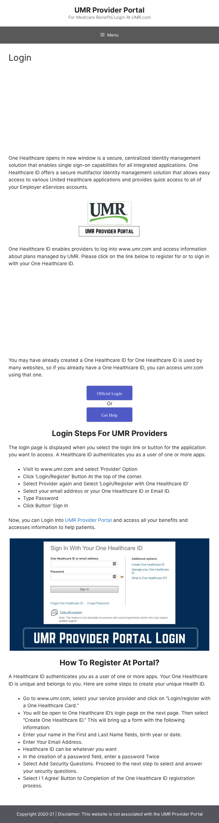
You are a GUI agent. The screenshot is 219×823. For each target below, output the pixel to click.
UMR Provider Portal (109, 10)
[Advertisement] (109, 112)
